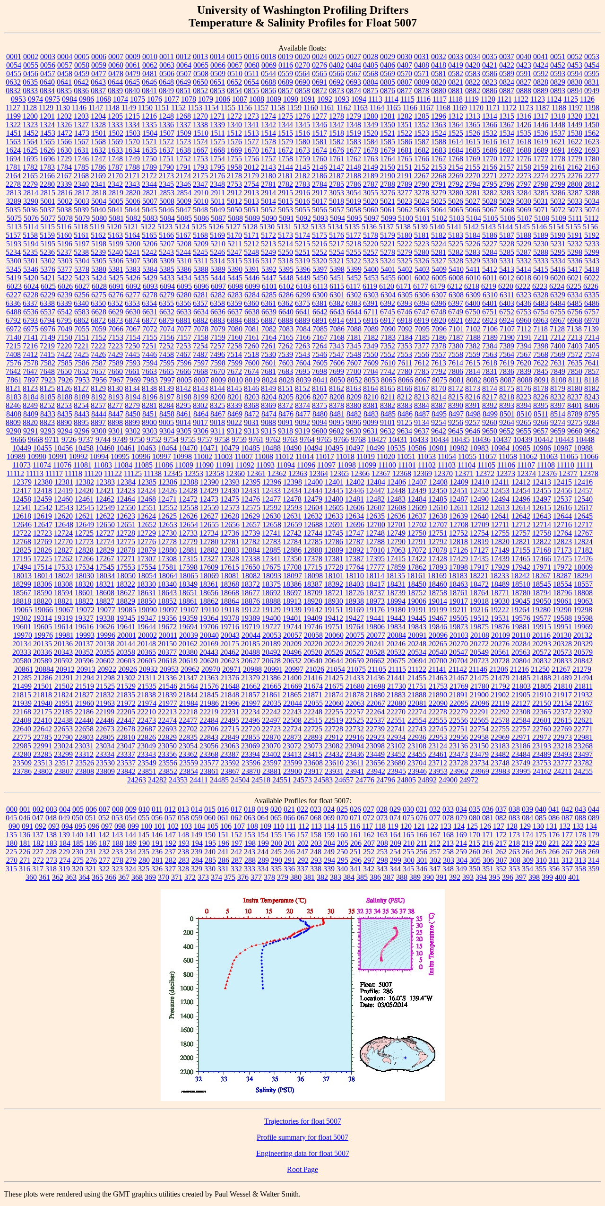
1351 (404, 125)
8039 (303, 380)
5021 (387, 201)
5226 (472, 244)
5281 (438, 252)
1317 (540, 116)
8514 (557, 414)
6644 (354, 312)
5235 (30, 252)
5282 (455, 252)
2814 (30, 193)
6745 (387, 312)
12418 (42, 490)
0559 (285, 73)
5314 (217, 261)
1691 (557, 150)
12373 (505, 473)
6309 (473, 295)
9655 (523, 431)
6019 (540, 278)
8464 (200, 414)
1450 (591, 125)
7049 (64, 329)
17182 (583, 550)
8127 (81, 388)
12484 (416, 499)
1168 (443, 108)
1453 (47, 133)
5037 (47, 210)
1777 (540, 159)
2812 (591, 184)
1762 (353, 159)
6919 (421, 320)
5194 (30, 244)
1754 (217, 159)
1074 (120, 99)
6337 (30, 303)
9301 (115, 431)
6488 (13, 312)
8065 (388, 380)
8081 (456, 380)
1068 (103, 99)
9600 (319, 431)
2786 (353, 184)
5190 (557, 235)
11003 (223, 456)
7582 (47, 363)
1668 (217, 150)
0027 (353, 56)
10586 (416, 448)
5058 (353, 210)
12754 (479, 533)
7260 (251, 346)
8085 (490, 380)
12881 (188, 550)
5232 (574, 244)
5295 (557, 252)
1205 (115, 116)
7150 (64, 337)
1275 (285, 116)
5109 (558, 218)
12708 (458, 525)
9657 (540, 431)
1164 (377, 108)
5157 (13, 235)
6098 (235, 286)
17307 (146, 559)
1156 (244, 108)
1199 (13, 116)
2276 (574, 176)
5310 (183, 261)
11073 (21, 465)
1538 (574, 133)
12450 (437, 490)
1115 (407, 99)
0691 (319, 82)
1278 (336, 116)
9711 (52, 439)
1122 (521, 99)
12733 (188, 533)
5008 (166, 201)
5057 (336, 210)
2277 (591, 176)
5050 (234, 210)
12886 (292, 550)
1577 (251, 142)
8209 (354, 397)
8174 (489, 388)
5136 (369, 227)
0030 (404, 56)
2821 (149, 193)
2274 (540, 176)
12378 (588, 473)
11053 (426, 456)
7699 (336, 371)
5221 (387, 244)
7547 (336, 354)
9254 (438, 422)
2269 (455, 176)
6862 (81, 320)
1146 (79, 108)
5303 (64, 261)
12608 (396, 507)
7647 (30, 371)
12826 (42, 550)
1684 (455, 150)
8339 (234, 405)
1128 (29, 108)
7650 (64, 371)
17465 (520, 559)
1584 (370, 142)
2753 (234, 184)
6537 (47, 312)
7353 (404, 346)
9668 (35, 439)
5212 (251, 244)
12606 (355, 507)
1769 (472, 159)
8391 (472, 405)
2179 (251, 176)
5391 (251, 269)
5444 (217, 278)
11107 (526, 465)
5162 (98, 235)
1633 (115, 150)
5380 (98, 269)
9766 (341, 439)
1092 (324, 99)
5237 (64, 252)
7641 (591, 363)
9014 (183, 422)
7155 (149, 337)
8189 (81, 397)
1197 (575, 108)
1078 (188, 99)
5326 (421, 261)
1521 (387, 133)
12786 (333, 542)
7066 (115, 329)
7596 (183, 363)
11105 (486, 465)
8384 (421, 405)
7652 (81, 371)
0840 (132, 91)
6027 (82, 286)
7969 (133, 380)
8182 (591, 388)
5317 (268, 261)
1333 (115, 125)
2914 (268, 193)
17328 (229, 559)
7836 (506, 371)
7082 (269, 329)
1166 (410, 108)
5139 (420, 227)
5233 (591, 244)
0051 (557, 56)
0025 (336, 56)
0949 (591, 91)
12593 (292, 507)
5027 (472, 201)
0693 (353, 82)
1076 (154, 99)
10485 (250, 448)
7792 (438, 371)
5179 (387, 235)
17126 (458, 550)
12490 (479, 499)
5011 (217, 201)
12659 (292, 525)
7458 (166, 354)
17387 (354, 559)
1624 (13, 150)
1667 (200, 150)
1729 (64, 159)
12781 (229, 542)
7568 (540, 354)
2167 (64, 176)
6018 (523, 278)
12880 (167, 550)
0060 (115, 65)
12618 (21, 516)
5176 (336, 235)
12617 (583, 507)
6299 (303, 295)
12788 (375, 542)
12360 (235, 473)
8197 (166, 397)
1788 (132, 167)
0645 (132, 82)
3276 (387, 193)
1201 (47, 116)
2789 (404, 184)
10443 (564, 439)
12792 (437, 542)
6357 (200, 303)
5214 (285, 244)
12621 (84, 516)
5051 (251, 210)
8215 (455, 397)
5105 (490, 218)
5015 (285, 201)
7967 (116, 380)
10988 (583, 448)
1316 (523, 116)
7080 (234, 329)
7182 (371, 337)
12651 (126, 525)
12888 (312, 550)
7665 (166, 371)
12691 (334, 525)
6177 (420, 286)
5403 (422, 269)
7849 (557, 371)
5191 (574, 235)
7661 (132, 371)
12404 (375, 482)
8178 (540, 388)
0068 (251, 65)
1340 (234, 125)
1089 (273, 99)
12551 (147, 507)
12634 (354, 516)
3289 (13, 201)
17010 (375, 550)
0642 (81, 82)
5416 (557, 269)
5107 (524, 218)
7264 (319, 346)
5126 (216, 227)
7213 (574, 337)
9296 (81, 431)
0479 (132, 73)
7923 (48, 380)
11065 (569, 456)
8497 (456, 414)
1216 (149, 116)
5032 (557, 201)
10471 (208, 448)
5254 (336, 252)
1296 (438, 116)
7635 (574, 363)
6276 (115, 295)
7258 (234, 346)
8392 (489, 405)
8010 (235, 380)
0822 (472, 82)
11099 (367, 465)
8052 (354, 380)
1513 (251, 133)
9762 (273, 439)
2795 (489, 184)
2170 (115, 176)
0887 (506, 91)
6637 (234, 312)
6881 (183, 320)
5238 (81, 252)
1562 (591, 133)
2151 (404, 167)
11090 (204, 465)
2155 (472, 167)
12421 (104, 490)
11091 (225, 465)
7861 (14, 380)
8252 (47, 405)
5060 (370, 210)
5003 (81, 201)
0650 (200, 82)
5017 (319, 201)
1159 (294, 108)
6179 (437, 286)
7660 (115, 371)
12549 (105, 507)
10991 (57, 456)
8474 (269, 414)
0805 (387, 82)
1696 (47, 159)
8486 (405, 414)
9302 (132, 431)
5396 (303, 269)
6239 (64, 295)
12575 (251, 507)
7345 (353, 346)
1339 (217, 125)
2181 (285, 176)
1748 (115, 159)
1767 (438, 159)
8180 (574, 388)
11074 (42, 465)
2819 (115, 193)
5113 (14, 227)
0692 (336, 82)
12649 (84, 525)
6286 (286, 295)
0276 (319, 65)
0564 (302, 73)
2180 (268, 176)
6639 (269, 312)
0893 (557, 91)
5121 (130, 227)
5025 (438, 201)
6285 (269, 295)
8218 (506, 397)
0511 (251, 73)
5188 (523, 235)
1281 (387, 116)
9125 (404, 422)
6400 (472, 303)
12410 (479, 482)
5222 (404, 244)
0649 (183, 82)
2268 (438, 176)
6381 (319, 303)
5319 (302, 261)
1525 (455, 133)
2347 (200, 184)
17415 (396, 559)
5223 (421, 244)
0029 (387, 56)
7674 (251, 371)
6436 (523, 303)
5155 (573, 227)
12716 (562, 525)
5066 (472, 210)
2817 (81, 193)
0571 (421, 73)
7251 (149, 346)
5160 (64, 235)
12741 (271, 533)
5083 (150, 218)
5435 (200, 278)
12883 (229, 550)
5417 (574, 269)
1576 (234, 142)
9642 (438, 431)
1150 (145, 108)
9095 (336, 422)
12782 (250, 542)
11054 (447, 456)
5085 (184, 218)
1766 (421, 159)
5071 (540, 210)
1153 (195, 108)
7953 (82, 380)
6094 (167, 286)
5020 (370, 201)
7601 (269, 363)
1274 (268, 116)
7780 (404, 371)
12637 (416, 516)
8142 (183, 388)
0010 (149, 56)
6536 (30, 312)
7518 (251, 354)
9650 (489, 431)
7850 (574, 371)
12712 (520, 525)
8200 (217, 397)
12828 (84, 550)
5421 (47, 278)
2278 (13, 184)
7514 (234, 354)
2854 (183, 193)
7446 (149, 354)
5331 (506, 261)
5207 (166, 244)
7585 (64, 363)
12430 (229, 490)
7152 (98, 337)
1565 (47, 142)
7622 (540, 363)
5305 (98, 261)
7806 (455, 371)
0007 (115, 56)
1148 (112, 108)
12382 (84, 482)
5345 (13, 269)
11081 (82, 465)
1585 (387, 142)
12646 (22, 525)
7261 (268, 346)
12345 (173, 473)
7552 (387, 354)
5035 (13, 210)
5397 (320, 269)
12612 (479, 507)
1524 (438, 133)
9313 (251, 431)
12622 (104, 516)
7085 (320, 329)
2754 (251, 184)
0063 (166, 65)
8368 (251, 405)
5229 (523, 244)
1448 (557, 125)
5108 (541, 218)
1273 (251, 116)
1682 (421, 150)
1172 (509, 108)
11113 (34, 473)
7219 (47, 346)
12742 (292, 533)
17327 (208, 559)
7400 (557, 346)
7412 (30, 354)
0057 (64, 65)
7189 (490, 337)
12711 (500, 525)
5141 (454, 227)
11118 (73, 473)
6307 (439, 295)
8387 (438, 405)
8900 (149, 422)
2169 (98, 176)
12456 (562, 490)
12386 (167, 482)
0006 (98, 56)
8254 (81, 405)
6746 (404, 312)
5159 (47, 235)
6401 (489, 303)
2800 (574, 184)
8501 (507, 414)
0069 (269, 65)
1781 (13, 167)
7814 (472, 371)
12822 (541, 542)
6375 (302, 303)
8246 (13, 405)
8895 (81, 422)
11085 (143, 465)
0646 (149, 82)
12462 (104, 499)
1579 (285, 142)
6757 (591, 312)
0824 (506, 82)
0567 (353, 73)
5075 (14, 218)
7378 (438, 346)
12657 (251, 525)
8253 (64, 405)
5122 (148, 227)
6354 (149, 303)
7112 (524, 329)
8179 (557, 388)
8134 (132, 388)
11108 (546, 465)
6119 (370, 286)
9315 (268, 431)
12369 (422, 473)
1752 (183, 159)
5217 (336, 244)
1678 (370, 150)
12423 (125, 490)
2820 (132, 193)
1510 (200, 133)
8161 (319, 388)
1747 (98, 159)
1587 (421, 142)
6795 (64, 320)
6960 (523, 320)
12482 (375, 499)
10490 (292, 448)
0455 (13, 73)
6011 (490, 278)
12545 (84, 507)
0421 (489, 65)
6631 (149, 312)
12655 (209, 525)
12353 (193, 473)
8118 (591, 380)
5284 (489, 252)
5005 (115, 201)
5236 (47, 252)
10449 (21, 448)
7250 (132, 346)
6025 (48, 286)
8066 (405, 380)
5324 (387, 261)
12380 (43, 482)
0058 (81, 65)
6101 (269, 286)
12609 (417, 507)
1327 (81, 125)
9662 (591, 431)
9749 (120, 439)
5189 (540, 235)
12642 (520, 516)
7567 (523, 354)
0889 (540, 91)
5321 (336, 261)
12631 (292, 516)
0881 (455, 91)
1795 (217, 167)
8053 (371, 380)
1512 (234, 133)
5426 (132, 278)
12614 (520, 507)
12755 (500, 533)
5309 (166, 261)
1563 (13, 142)
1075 (137, 99)
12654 (188, 525)
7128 (557, 329)
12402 (355, 482)
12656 (230, 525)
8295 (183, 405)
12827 (63, 550)
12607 (375, 507)
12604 (313, 507)
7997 (167, 380)
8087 (507, 380)
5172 (268, 235)
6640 (286, 312)
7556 (421, 354)
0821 (455, 82)
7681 (268, 371)
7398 (540, 346)
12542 (43, 507)
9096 (353, 422)
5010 (200, 201)
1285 (421, 116)
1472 (64, 133)
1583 (353, 142)
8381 (370, 405)
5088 (235, 218)
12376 (547, 473)
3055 (370, 193)
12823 (562, 542)
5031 (540, 201)
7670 (217, 371)
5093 (320, 218)
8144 (217, 388)
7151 (81, 337)
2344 (149, 184)
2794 (472, 184)
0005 (81, 56)
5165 (149, 235)
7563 (489, 354)
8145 (234, 388)
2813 (13, 193)
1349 (370, 125)
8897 (98, 422)
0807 (404, 82)
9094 (319, 422)
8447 (115, 414)
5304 (81, 261)
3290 (30, 201)
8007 (201, 380)
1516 (302, 133)
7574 (591, 354)
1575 (217, 142)
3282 (489, 193)
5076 (31, 218)
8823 (47, 422)
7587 (98, 363)
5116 (64, 227)
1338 (200, 125)
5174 (302, 235)
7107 (507, 329)
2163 (591, 167)
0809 (421, 82)
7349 (370, 346)
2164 (13, 176)
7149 (47, 337)
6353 (132, 303)
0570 (404, 73)
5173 (285, 235)
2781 (268, 184)
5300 (13, 261)
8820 (30, 422)
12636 (396, 516)
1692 (574, 150)
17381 (333, 559)
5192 (591, 235)
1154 (211, 108)
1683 (438, 150)
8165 (387, 388)
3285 (540, 193)
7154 (132, 337)
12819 (479, 542)
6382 (336, 303)
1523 (421, 133)
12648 (63, 525)
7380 (455, 346)
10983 (479, 448)
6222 (522, 286)
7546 (319, 354)
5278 (387, 252)
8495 (439, 414)
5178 (370, 235)
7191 (524, 337)
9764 (307, 439)
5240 (115, 252)
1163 (360, 108)
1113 (375, 99)
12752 (458, 533)
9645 (455, 431)
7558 (455, 354)
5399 (354, 269)
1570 (132, 142)
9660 (574, 431)
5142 (471, 227)
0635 (30, 82)
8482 (354, 414)
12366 (360, 473)
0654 (251, 82)
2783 (302, 184)
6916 (370, 320)
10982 (458, 448)
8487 (422, 414)
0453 (574, 65)
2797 (523, 184)
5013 (251, 201)
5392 (269, 269)
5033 (574, 201)
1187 (542, 108)
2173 (166, 176)
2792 (455, 184)
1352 (421, 125)
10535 (396, 448)
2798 (540, 184)
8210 (371, 397)
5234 (13, 252)
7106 (490, 329)
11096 (306, 465)
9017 (200, 422)
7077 (183, 329)
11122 (113, 473)
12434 (292, 490)
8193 (115, 397)
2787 (370, 184)
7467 (183, 354)
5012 (234, 201)
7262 (285, 346)
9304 (166, 431)
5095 (354, 218)
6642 (320, 312)
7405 (591, 346)
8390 (455, 405)
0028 (370, 56)
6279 (166, 295)
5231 (557, 244)
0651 (217, 82)
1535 (523, 133)
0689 (285, 82)
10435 (460, 439)
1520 (370, 133)
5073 (574, 210)
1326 (64, 125)
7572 (574, 354)
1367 (506, 125)
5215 (302, 244)
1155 (228, 108)
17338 (250, 559)
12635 (375, 516)
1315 (506, 116)
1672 (285, 150)
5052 (268, 210)
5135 (352, 227)
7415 (47, 354)
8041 (320, 380)
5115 (47, 227)
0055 (30, 65)
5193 (13, 244)
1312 (455, 116)
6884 (234, 320)
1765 (404, 159)
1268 (183, 116)
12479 (312, 499)
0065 (200, 65)
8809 (13, 422)
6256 (81, 295)
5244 (183, 252)
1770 (489, 159)
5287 (523, 252)
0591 (523, 73)
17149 (500, 550)
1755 (234, 159)
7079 (217, 329)
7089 (371, 329)
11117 (54, 473)
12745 (333, 533)
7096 (439, 329)
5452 (354, 278)
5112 (591, 218)
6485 (574, 303)
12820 (500, 542)
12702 (417, 525)
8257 (98, 405)
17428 (437, 559)
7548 (353, 354)
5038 (64, 210)
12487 (458, 499)
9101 (387, 422)
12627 (208, 516)
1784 (64, 167)
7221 (81, 346)
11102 (427, 465)
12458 (21, 499)
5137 (386, 227)
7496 (217, 354)
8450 (132, 414)
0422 (506, 65)
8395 (540, 405)
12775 (125, 542)
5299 (591, 252)
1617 (506, 142)
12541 (22, 507)
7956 (99, 380)
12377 (568, 473)
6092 (133, 286)
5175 (319, 235)
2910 (200, 193)
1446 (540, 125)
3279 (438, 193)
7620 (523, 363)
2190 (387, 176)
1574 (200, 142)
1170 (476, 108)
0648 (166, 82)
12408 (438, 482)
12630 (271, 516)
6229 (47, 295)
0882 (472, 91)
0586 (489, 73)
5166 (166, 235)
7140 (13, 337)
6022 (591, 278)
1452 (30, 133)
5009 (183, 201)
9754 (171, 439)
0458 (64, 73)
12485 (437, 499)
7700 (353, 371)
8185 (47, 397)
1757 (268, 159)
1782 (30, 167)
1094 (358, 99)
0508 (200, 73)
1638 (183, 150)
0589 (506, 73)
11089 (184, 465)
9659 (557, 431)
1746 (81, 159)
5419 (13, 278)
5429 (149, 278)
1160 (310, 108)
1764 (387, 159)
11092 (245, 465)
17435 (479, 559)
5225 (455, 244)
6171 (403, 286)
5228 (506, 244)
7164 (269, 337)
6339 (64, 303)
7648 (47, 371)
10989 (16, 456)
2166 (47, 176)
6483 (540, 303)
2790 (421, 184)
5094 (337, 218)
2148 (353, 167)
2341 (98, 184)
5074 (591, 210)
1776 (523, 159)
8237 (574, 397)
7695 (302, 371)
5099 (388, 218)
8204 (269, 397)
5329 (472, 261)
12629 (250, 516)
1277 (319, 116)
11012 (284, 456)
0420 (472, 65)
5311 (200, 261)
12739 (250, 533)
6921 (455, 320)
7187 (456, 337)
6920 (438, 320)
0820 (438, 82)
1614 (455, 142)
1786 (98, 167)
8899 (132, 422)
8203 (251, 397)
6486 (591, 303)
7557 (438, 354)
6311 (507, 295)
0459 (81, 73)
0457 (47, 73)
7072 (149, 329)
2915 (285, 193)
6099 (252, 286)
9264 (506, 422)
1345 (302, 125)
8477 (303, 414)
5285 (506, 252)
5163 (115, 235)
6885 (251, 320)
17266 (84, 559)
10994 (99, 456)
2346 (183, 184)
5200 (132, 244)
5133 (318, 227)
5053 (285, 210)
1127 (13, 108)
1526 (472, 133)
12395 (251, 482)
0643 (98, 82)
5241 (132, 252)
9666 (18, 439)
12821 (520, 542)
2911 (217, 193)
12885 (271, 550)
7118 (540, 329)
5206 (149, 244)
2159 (540, 167)
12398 (292, 482)
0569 (387, 73)
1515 (285, 133)
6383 (353, 303)
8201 (234, 397)
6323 (523, 295)
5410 (456, 269)
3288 (591, 193)
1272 (234, 116)
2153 (438, 167)
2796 (506, 184)
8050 (337, 380)
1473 (81, 133)
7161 (251, 337)
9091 (285, 422)
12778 (167, 542)
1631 (81, 150)
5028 (489, 201)
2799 (557, 184)
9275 (574, 422)
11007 (243, 456)
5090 (269, 218)
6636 (217, 312)
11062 (528, 456)
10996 (140, 456)
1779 (574, 159)
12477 (271, 499)
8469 (234, 414)
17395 (375, 559)
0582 (455, 73)
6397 (455, 303)
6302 (354, 295)
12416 (583, 482)
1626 (47, 150)
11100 (387, 465)
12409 (458, 482)
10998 (182, 456)
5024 (421, 201)
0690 (302, 82)
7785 (421, 371)
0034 (472, 56)
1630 (64, 150)
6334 (574, 295)
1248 (166, 116)
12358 (214, 473)
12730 (167, 533)
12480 (333, 499)
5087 (218, 218)
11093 (265, 465)
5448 (286, 278)
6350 (98, 303)
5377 (64, 269)
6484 (557, 303)
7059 (98, 329)
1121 (504, 99)
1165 (393, 108)
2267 (421, 176)
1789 (149, 167)
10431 (398, 439)
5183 (455, 235)
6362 (285, 303)
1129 (46, 108)
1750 (149, 159)
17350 (292, 559)
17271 (125, 559)
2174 (183, 176)
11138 (153, 473)
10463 (146, 448)
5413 (506, 269)
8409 (30, 414)
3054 (353, 193)
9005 (166, 422)
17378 (312, 559)
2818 (98, 193)
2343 (132, 184)
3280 (455, 193)
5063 (421, 210)
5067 (489, 210)
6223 (539, 286)
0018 (268, 56)
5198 (98, 244)
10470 (188, 448)
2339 (64, 184)
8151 (285, 388)
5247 (234, 252)
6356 (183, 303)
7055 (81, 329)
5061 (387, 210)
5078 (65, 218)
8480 (320, 414)
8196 (149, 397)
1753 (200, 159)
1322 (13, 125)
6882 (200, 320)
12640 (479, 516)
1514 (268, 133)
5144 (505, 227)
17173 (562, 550)
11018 (345, 456)
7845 (540, 371)
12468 (146, 499)
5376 (47, 269)
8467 (217, 414)
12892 (354, 550)
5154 (556, 227)
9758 (222, 439)
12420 (84, 490)
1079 (205, 99)
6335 (591, 295)
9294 (64, 431)
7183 (388, 337)
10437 (502, 439)
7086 (337, 329)
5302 (47, 261)
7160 (234, 337)
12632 (312, 516)
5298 (574, 252)
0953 (18, 99)
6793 (30, 320)
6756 (574, 312)
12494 (500, 499)
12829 (104, 550)
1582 (336, 142)
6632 (166, 312)
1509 (183, 133)
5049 (217, 210)
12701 (396, 525)
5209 (200, 244)
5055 (302, 210)
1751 (166, 159)
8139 (166, 388)
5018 (336, 201)
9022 (234, 422)
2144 (285, 167)
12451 (458, 490)
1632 (98, 150)
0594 (574, 73)
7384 (489, 346)
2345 (166, 184)
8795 (591, 414)
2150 (387, 167)
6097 (218, 286)
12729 (146, 533)
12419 (63, 490)
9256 (455, 422)
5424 (98, 278)
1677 (353, 150)
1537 (557, 133)
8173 (472, 388)
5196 (64, 244)
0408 (421, 65)
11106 (506, 465)
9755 (188, 439)
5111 (575, 218)
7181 (354, 337)
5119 (97, 227)
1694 (13, 159)
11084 (123, 465)
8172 (455, 388)
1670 (251, 150)
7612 (421, 363)
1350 (387, 125)
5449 (303, 278)
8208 (337, 397)
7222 (98, 346)
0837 (98, 91)
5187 (506, 235)
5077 (48, 218)
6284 (251, 295)
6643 (337, 312)
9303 (149, 431)
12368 (401, 473)
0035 (489, 56)
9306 (200, 431)
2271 (489, 176)
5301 (30, 261)
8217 (489, 397)
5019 (353, 201)
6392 (387, 303)
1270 (200, 116)
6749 (455, 312)
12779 (188, 542)
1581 (319, 142)
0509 (217, 73)
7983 (150, 380)
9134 (421, 422)
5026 (455, 201)
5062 (404, 210)
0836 (81, 91)
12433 (271, 490)
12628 (229, 516)
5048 (200, 210)
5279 (404, 252)
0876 (387, 91)
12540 (583, 499)
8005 (184, 380)
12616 (562, 507)
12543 (63, 507)
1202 (64, 116)
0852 (200, 91)
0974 (35, 99)
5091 (286, 218)
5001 (47, 201)
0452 (557, 65)
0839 (115, 91)
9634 (404, 431)
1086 (222, 99)
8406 (591, 405)
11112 (15, 473)
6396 (438, 303)
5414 (523, 269)
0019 (285, 56)
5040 (98, 210)
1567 (81, 142)
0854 (234, 91)
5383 (132, 269)
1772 (506, 159)
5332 (523, 261)
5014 (268, 201)
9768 (358, 439)
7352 (387, 346)
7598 (217, 363)
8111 (575, 380)
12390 (209, 482)
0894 (574, 91)
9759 (239, 439)
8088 (524, 380)
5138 (403, 227)
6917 (387, 320)
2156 (489, 167)
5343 (591, 261)
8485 (388, 414)
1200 (30, 116)
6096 (201, 286)
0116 (285, 65)
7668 (200, 371)
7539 (285, 354)
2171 (132, 176)
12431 (250, 490)
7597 (200, 363)
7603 (286, 363)
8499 (490, 414)
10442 (543, 439)
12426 (167, 490)
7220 (64, 346)
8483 (371, 414)
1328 (98, 125)
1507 (166, 133)
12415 (562, 482)
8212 (404, 397)
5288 (540, 252)
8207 (320, 397)
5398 (337, 269)
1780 (591, 159)
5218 (353, 244)
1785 (81, 167)
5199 (115, 244)
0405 (370, 65)
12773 (84, 542)
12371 (464, 473)
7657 (98, 371)
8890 (64, 422)
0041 (540, 56)
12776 (146, 542)
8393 (506, 405)
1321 (591, 116)
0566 (336, 73)
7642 (13, 371)
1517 (319, 133)
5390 (234, 269)
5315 (234, 261)
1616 (489, 142)
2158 (523, 167)
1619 (540, 142)
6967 (557, 320)
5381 (115, 269)
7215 (13, 346)
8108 (558, 380)
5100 (405, 218)
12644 (562, 516)
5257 (370, 252)
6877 (149, 320)
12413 (541, 482)
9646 (472, 431)
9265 (523, 422)
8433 (47, 414)
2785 (336, 184)
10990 (36, 456)
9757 (205, 439)
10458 (84, 448)
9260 (489, 422)
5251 (302, 252)
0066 (217, 65)
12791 (416, 542)
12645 (583, 516)
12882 (208, 550)
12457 (583, 490)
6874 (132, 320)
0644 (115, 82)
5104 (473, 218)
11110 (565, 465)
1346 (319, 125)
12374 (526, 473)
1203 (81, 116)
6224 (556, 286)
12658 (271, 525)
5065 (455, 210)
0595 (591, 73)
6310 (490, 295)
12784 (292, 542)
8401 (574, 405)
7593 (132, 363)
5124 (182, 227)
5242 (149, 252)
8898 (115, 422)
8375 (319, 405)
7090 (388, 329)
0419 (455, 65)
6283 (234, 295)
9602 (336, 431)
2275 (557, 176)
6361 (268, 303)
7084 (303, 329)
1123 (537, 99)
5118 (80, 227)
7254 (200, 346)
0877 (404, 91)
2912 (234, 193)
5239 (98, 252)
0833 (30, 91)
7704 (370, 371)
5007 (149, 201)
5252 (319, 252)
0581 (438, 73)
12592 (271, 507)
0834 (47, 91)
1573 (183, 142)
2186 (319, 176)
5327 (438, 261)
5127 (233, 227)
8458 (166, 414)
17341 (271, 559)
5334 (557, 261)
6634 (200, 312)
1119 (472, 99)
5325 (404, 261)
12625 (167, 516)
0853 (217, 91)
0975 (52, 99)
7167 (320, 337)
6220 (505, 286)
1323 (30, 125)
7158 (200, 337)
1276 (302, 116)
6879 (166, 320)
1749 (132, 159)
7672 (234, 371)
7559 (472, 354)
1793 (200, 167)
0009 (132, 56)
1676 (336, 150)
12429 (208, 490)
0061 (132, 65)
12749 (396, 533)
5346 (30, 269)
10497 (354, 448)
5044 (132, 210)
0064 (183, 65)
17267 (104, 559)
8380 (353, 405)
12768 (21, 542)
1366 (489, 125)
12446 (354, 490)
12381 (63, 482)
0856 (268, 91)
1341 (251, 125)
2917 (319, 193)
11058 (508, 456)
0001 (13, 56)
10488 (271, 448)
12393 (230, 482)
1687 (506, 150)
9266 (540, 422)
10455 (42, 448)
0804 (370, 82)
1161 (327, 108)
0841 (149, 91)
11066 (589, 456)
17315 (188, 559)
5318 (285, 261)
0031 (421, 56)
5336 (574, 261)
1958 (234, 167)
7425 (81, 354)
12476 (250, 499)
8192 (98, 397)
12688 (313, 525)
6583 (81, 312)
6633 (183, 312)
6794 (47, 320)
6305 (405, 295)
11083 (103, 465)
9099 (370, 422)
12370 (443, 473)
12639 (458, 516)
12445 (333, 490)
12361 (256, 473)
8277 (115, 405)
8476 (286, 414)
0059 (98, 65)
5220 (370, 244)
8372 (285, 405)
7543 (302, 354)
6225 (573, 286)
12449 (416, 490)
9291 (30, 431)
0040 (523, 56)
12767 (583, 533)
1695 (30, 159)
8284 (166, 405)
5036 (30, 210)
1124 (554, 99)
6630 (132, 312)
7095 (422, 329)
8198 (183, 397)
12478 (292, 499)
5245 (200, 252)
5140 (437, 227)
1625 (30, 150)
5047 (183, 210)
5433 (166, 278)
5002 (64, 201)
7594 (149, 363)
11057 (487, 456)
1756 (251, 159)
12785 (312, 542)
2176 (217, 176)
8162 (336, 388)
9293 (47, 431)
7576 (13, 363)
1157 (261, 108)
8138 (149, 388)
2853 (166, 193)
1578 (268, 142)
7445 (132, 354)
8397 (557, 405)
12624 (146, 516)
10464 (167, 448)
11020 (386, 456)
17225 (42, 559)
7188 (473, 337)
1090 (290, 99)
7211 (541, 337)
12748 (375, 533)
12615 (541, 507)
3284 (523, 193)
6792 (13, 320)
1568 (98, 142)
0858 (302, 91)
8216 (472, 397)
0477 (98, 73)
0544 (268, 73)
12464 (125, 499)
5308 (149, 261)
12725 (84, 533)
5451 (337, 278)
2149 (370, 167)
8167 (421, 388)
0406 (387, 65)
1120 (488, 99)
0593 (557, 73)
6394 (421, 303)
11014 (304, 456)
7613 (438, 363)
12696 (355, 525)
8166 (404, 388)
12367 (381, 473)
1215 (132, 116)
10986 (541, 448)
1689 (540, 150)
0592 (540, 73)
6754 (540, 312)
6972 (13, 329)
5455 (388, 278)
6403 (506, 303)
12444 (312, 490)
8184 (30, 397)
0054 (13, 65)
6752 (506, 312)
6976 (47, 329)
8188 (64, 397)
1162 (344, 108)
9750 (137, 439)
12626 (188, 516)
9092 (302, 422)
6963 (540, 320)
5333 (540, 261)
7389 (506, 346)
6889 (302, 320)
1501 (98, 133)
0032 (438, 56)
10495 (333, 448)
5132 (301, 227)
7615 (472, 363)
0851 (183, 91)
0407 (404, 65)
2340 (81, 184)
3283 (506, 193)
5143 (488, 227)
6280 (183, 295)
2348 (217, 184)
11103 (447, 465)
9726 (69, 439)
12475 (229, 499)
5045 (149, 210)
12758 (541, 533)
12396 (271, 482)
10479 (229, 448)
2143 (268, 167)
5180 (404, 235)
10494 (312, 448)
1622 (574, 142)
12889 (333, 550)
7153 (115, 337)
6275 (98, 295)
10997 (161, 456)
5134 (335, 227)
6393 (404, 303)
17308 (167, 559)
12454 (520, 490)
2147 (336, 167)
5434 (183, 278)
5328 (455, 261)
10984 (500, 448)
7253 (183, 346)
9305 (183, 431)
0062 (149, 65)
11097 (326, 465)
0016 (251, 56)
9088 (268, 422)
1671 (268, 150)
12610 (438, 507)
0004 (64, 56)
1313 (472, 116)
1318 (557, 116)
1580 (302, 142)
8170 (438, 388)
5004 (98, 201)
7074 (166, 329)
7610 (388, 363)
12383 (105, 482)
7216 (30, 346)
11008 (264, 456)
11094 (286, 465)
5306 (115, 261)
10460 (104, 448)
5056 (319, 210)
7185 (422, 337)
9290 (13, 431)
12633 (333, 516)
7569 (557, 354)
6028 (99, 286)
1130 (62, 108)
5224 (438, 244)
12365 (339, 473)
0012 (183, 56)
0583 (472, 73)
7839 (523, 371)
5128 (250, 227)
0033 (455, 56)
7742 (387, 371)
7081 (251, 329)
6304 (388, 295)
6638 (251, 312)
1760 (319, 159)
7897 (31, 380)
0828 (540, 82)
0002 (30, 56)
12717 (583, 525)
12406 (396, 482)
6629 (115, 312)
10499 (375, 448)
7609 (371, 363)
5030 (523, 201)
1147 (95, 108)
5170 (234, 235)
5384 (149, 269)
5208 (183, 244)
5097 (371, 218)
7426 (98, 354)
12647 (43, 525)
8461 (183, 414)
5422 (64, 278)
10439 (522, 439)
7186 (439, 337)
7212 (557, 337)
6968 (574, 320)
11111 (584, 465)
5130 (267, 227)
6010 (473, 278)
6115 (336, 286)
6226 (590, 286)
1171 (492, 108)
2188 (353, 176)
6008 (456, 278)
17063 (396, 550)
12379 (22, 482)
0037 (506, 56)
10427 (377, 439)
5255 (353, 252)
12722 (21, 533)
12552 (167, 507)
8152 (302, 388)
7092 (405, 329)
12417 (21, 490)
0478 (115, 73)
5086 (201, 218)
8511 (541, 414)
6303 (371, 295)
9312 (234, 431)
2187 (336, 176)
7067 (132, 329)
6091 (116, 286)
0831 (591, 82)
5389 (217, 269)
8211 (387, 397)
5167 (183, 235)
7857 (591, 371)
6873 (115, 320)
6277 (132, 295)
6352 (115, 303)
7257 (217, 346)
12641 (500, 516)
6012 (506, 278)
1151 (162, 108)
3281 (472, 193)
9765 (324, 439)
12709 (479, 525)
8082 (473, 380)
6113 (320, 286)
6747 (421, 312)
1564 (30, 142)
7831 (489, 371)
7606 (337, 363)
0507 (183, 73)
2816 (64, 193)
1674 (319, 150)
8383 (404, 405)
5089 (252, 218)
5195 (47, 244)
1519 (353, 133)
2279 (30, 184)
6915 (353, 320)
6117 (353, 286)
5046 (166, 210)
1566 (64, 142)
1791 (183, 167)
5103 (456, 218)
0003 (47, 56)
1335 (149, 125)
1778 (557, 159)
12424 (146, 490)
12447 (375, 490)
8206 (303, 397)
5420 (30, 278)
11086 (164, 465)
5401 (388, 269)
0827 (523, 82)
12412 (520, 482)
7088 (354, 329)
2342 (115, 184)
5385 (166, 269)
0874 (353, 91)
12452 (479, 490)
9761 (256, 439)
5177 (353, 235)
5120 (113, 227)
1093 (341, 99)
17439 (500, 559)
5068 (506, 210)
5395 (286, 269)
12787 (354, 542)
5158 (30, 235)
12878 (125, 550)
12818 (458, 542)
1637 (166, 150)
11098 (346, 465)
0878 (421, 91)
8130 (115, 388)
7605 (320, 363)
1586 (404, 142)
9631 (370, 431)
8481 (337, 414)
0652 (234, 82)
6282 (217, 295)
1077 (171, 99)
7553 (404, 354)
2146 (319, 167)
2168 (81, 176)
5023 (404, 201)
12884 (250, 550)
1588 (438, 142)
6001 (405, 278)
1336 (166, 125)
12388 (188, 482)
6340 (81, 303)
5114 (31, 227)
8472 (251, 414)
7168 (337, 337)
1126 (587, 99)
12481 (354, 499)
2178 (234, 176)
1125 (570, 99)
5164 (132, 235)
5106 (507, 218)
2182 (302, 176)
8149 (268, 388)
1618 (523, 142)
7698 (319, 371)
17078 (437, 550)
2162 (574, 167)
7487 (200, 354)
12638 (437, 516)
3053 (336, 193)
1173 (526, 108)
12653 (167, 525)
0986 (86, 99)
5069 (523, 210)
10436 (481, 439)
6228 (30, 295)
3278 (421, 193)
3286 (557, 193)
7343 (336, 346)
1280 (370, 116)
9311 (217, 431)
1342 (268, 125)
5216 (319, 244)
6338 (47, 303)
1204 (98, 116)
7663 (149, 371)
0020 (302, 56)
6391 (370, 303)
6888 (285, 320)
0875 (370, 91)
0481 (149, 73)
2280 (47, 184)
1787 (115, 167)
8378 (336, 405)
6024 (31, 286)
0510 (234, 73)
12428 (188, 490)
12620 (63, 516)
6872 (98, 320)
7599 (234, 363)
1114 (391, 99)
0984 (69, 99)
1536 (540, 133)
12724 (63, 533)
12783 (271, 542)
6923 (489, 320)
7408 (13, 354)
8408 (13, 414)
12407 (417, 482)
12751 (437, 533)
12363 (297, 473)
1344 (285, 125)
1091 (307, 99)
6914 (336, 320)
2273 (523, 176)
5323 (370, 261)
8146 (251, 388)
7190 (507, 337)
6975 (30, 329)
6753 (523, 312)
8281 (149, 405)
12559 (209, 507)
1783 (47, 167)
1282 (404, 116)
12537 (562, 499)
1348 (353, 125)
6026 (65, 286)
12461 (84, 499)
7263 (302, 346)
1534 (506, 133)
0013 (200, 56)
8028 (286, 380)
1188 (559, 108)
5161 (81, 235)
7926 (65, 380)
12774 (104, 542)
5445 (234, 278)
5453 (371, 278)
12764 (562, 533)
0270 (302, 65)
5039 (81, 210)
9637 (421, 431)
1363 (438, 125)
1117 (439, 99)
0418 (438, 65)
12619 (42, 516)
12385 (147, 482)
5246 (217, 252)
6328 (540, 295)
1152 (178, 108)
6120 (386, 286)
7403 (574, 346)
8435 (64, 414)
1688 (523, 150)
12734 (208, 533)
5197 (81, 244)
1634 (132, 150)
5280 (421, 252)
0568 (370, 73)
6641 (303, 312)
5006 (132, 201)
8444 (98, 414)
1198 (592, 108)
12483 (396, 499)
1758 (285, 159)
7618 (489, 363)
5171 (251, 235)
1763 (370, 159)
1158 (277, 108)
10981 (437, 448)
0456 (30, 73)
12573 (230, 507)
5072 (557, 210)
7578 (30, 363)
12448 (396, 490)
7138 (574, 329)
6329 (557, 295)
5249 (268, 252)
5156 (590, 227)
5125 (199, 227)
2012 (251, 167)
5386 (183, 269)
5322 (353, 261)
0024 (319, 56)
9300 (98, 431)
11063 (548, 456)
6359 (234, 303)
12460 (63, 499)
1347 (336, 125)
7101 (456, 329)
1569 (115, 142)
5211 (234, 244)
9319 (302, 431)
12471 (167, 499)
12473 (208, 499)
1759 (302, 159)
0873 (336, 91)
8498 (473, 414)
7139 (591, 329)
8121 (13, 388)
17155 (520, 550)
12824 (583, 542)
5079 (82, 218)
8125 (47, 388)
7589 (115, 363)
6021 (574, 278)
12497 (541, 499)
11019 (365, 456)
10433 (418, 439)
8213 (421, 397)
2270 (472, 176)
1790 (166, 167)
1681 (404, 150)
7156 (166, 337)
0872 (319, 91)
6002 (422, 278)
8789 (574, 414)
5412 (489, 269)
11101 (407, 465)
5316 (251, 261)
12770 (63, 542)
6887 (268, 320)
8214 (438, 397)
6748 (438, 312)
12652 (147, 525)
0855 (251, 91)
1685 (472, 150)
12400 (313, 482)
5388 (200, 269)
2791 (438, 184)
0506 (166, 73)
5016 (302, 201)
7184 (405, 337)
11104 (466, 465)
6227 (13, 295)
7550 (370, 354)
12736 (229, 533)
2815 (47, 193)
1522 (404, 133)
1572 (166, 142)
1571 (149, 142)
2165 (30, 176)
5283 (472, 252)
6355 (166, 303)
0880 (438, 91)
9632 (387, 431)
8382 (387, 405)
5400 (371, 269)
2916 (302, 193)
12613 (500, 507)
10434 (439, 439)
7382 (472, 346)
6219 (488, 286)
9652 (506, 431)
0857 (285, 91)
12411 (500, 482)
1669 (234, 150)
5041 (115, 210)
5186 (489, 235)
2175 (200, 176)
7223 (115, 346)
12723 (42, 533)
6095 (184, 286)
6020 (557, 278)
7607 (354, 363)
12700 (375, 525)
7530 (268, 354)
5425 (115, 278)
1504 (149, 133)
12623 (125, 516)
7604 (303, 363)
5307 (132, 261)
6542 (64, 312)
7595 (166, 363)
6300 (320, 295)
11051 (406, 456)
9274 (557, 422)
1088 (256, 99)
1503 (132, 133)
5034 (591, 201)
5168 (200, 235)
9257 (472, 422)
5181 (421, 235)
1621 (557, 142)
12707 (438, 525)
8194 (132, 397)
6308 (456, 295)
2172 (149, 176)
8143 (200, 388)
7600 (251, 363)
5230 (540, 244)
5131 (284, 227)
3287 (574, 193)
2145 (302, 167)
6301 (337, 295)
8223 (523, 397)
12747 (354, 533)
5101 (422, 218)
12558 (188, 507)
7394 (523, 346)
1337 (183, 125)
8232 (557, 397)
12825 (21, 550)
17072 (416, 550)
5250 (285, 252)
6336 (13, 303)
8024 (269, 380)
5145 (522, 227)
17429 (458, 559)
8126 (64, 388)
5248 (251, 252)
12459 (42, 499)
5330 (489, 261)
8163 (353, 388)
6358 (217, 303)
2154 (455, 167)
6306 (422, 295)
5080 (99, 218)
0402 (336, 65)
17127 (479, 550)
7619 (506, 363)
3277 (404, 193)
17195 (21, 559)
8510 (524, 414)
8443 (81, 414)
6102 (286, 286)
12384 (126, 482)
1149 (128, 108)
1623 (591, 142)
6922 (472, 320)
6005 (439, 278)
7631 (557, 363)
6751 (489, 312)
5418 (591, 269)
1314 (489, 116)
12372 (484, 473)
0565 (319, 73)
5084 (167, 218)
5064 (438, 210)
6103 (303, 286)
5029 (506, 201)
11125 (133, 473)
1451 (13, 133)
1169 (459, 108)
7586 (81, 363)
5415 (540, 269)
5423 (81, 278)
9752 (154, 439)
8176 (523, 388)
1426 (523, 125)
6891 (319, 320)
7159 (217, 337)
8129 (98, 388)
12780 (208, 542)
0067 (234, 65)
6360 (251, 303)
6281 (200, 295)
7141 (30, 337)
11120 (93, 473)
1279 (353, 116)
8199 (200, 397)
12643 (541, 516)
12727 (104, 533)
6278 (149, 295)
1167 (426, 108)
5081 (116, 218)
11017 (325, 456)
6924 (506, 320)
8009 (218, 380)
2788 (387, 184)
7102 (473, 329)
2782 (285, 184)
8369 (268, 405)
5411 (473, 269)
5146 (539, 227)
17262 (63, 559)
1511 (217, 133)
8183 (13, 397)
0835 (64, 91)
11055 (467, 456)
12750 (416, 533)
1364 (455, 125)
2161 (557, 167)
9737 (86, 439)
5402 (405, 269)
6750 (472, 312)
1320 (574, 116)
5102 (439, 218)
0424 (540, 65)
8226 (540, 397)
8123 (30, 388)
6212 (454, 286)
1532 (489, 133)
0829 (557, 82)
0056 (47, 65)
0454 (591, 65)
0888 (523, 91)
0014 (217, 56)
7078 (200, 329)
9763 (290, 439)
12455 (541, 490)
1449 (574, 125)
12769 (42, 542)
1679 (387, 150)
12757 (520, 533)
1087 (239, 99)
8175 (506, 388)
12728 (125, 533)
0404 (353, 65)
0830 (574, 82)
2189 (370, 176)
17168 (541, 550)
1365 (472, 125)
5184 (472, 235)
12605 (334, 507)
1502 (115, 133)
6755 (557, 312)
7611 (405, 363)
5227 (489, 244)
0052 (574, 56)
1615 (472, 142)
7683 (285, 371)
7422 (64, 354)
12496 (520, 499)
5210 (217, 244)
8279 (132, 405)
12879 (146, 550)
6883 (217, 320)
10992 (78, 456)
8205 (286, 397)
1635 (149, 150)
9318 (285, 431)
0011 (166, 56)
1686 (489, 150)
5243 (166, 252)
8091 (541, 380)
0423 (523, 65)
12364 (318, 473)
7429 (115, 354)
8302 (200, 405)
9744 (103, 439)
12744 (312, 533)
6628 (98, 312)
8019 (252, 380)
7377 (421, 346)
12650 (105, 525)
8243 (591, 397)
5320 (319, 261)
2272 (506, 176)
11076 (62, 465)
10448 (585, 439)
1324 (47, 125)
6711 (370, 312)
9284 (591, 422)
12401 (334, 482)
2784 (319, 184)
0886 (489, 91)
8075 (439, 380)
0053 (591, 56)
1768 (455, 159)
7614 (455, 363)
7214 (591, 337)
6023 (14, 286)
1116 (423, 99)
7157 (183, 337)
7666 (183, 371)
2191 (404, 176)
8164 (370, 388)
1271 (217, 116)
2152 (421, 167)
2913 (251, 193)
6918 (404, 320)
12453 (500, 490)
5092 (303, 218)
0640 (47, 82)
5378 (81, 269)
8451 (149, 414)
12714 (541, 525)
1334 (132, 125)
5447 (269, 278)
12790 (396, 542)
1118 (456, 99)
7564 (506, 354)
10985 (520, 448)
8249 (30, 405)
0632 (13, 82)
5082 (133, 218)
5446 (251, 278)
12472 (188, 499)
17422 (416, 559)
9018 (217, 422)
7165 (286, 337)
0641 (64, 82)
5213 (268, 244)
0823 (489, 82)
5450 (320, 278)
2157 (506, 167)
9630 (353, 431)
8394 (523, 405)
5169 (217, 235)
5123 (165, 227)
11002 (203, 456)
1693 (591, 150)
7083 (286, 329)
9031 (251, 422)
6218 (471, 286)
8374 (302, 405)
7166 (303, 337)
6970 (591, 320)
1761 (336, 159)
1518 (336, 133)
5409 (439, 269)
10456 (63, 448)
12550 (126, 507)
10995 (120, 456)
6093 (150, 286)
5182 (438, 235)
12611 (458, 507)
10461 (125, 448)
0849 (166, 91)
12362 (277, 473)
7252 (166, 346)
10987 (562, 448)
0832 (13, 91)
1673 (302, 150)
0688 (268, 82)
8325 (217, 405)
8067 (422, 380)
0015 (234, 56)
